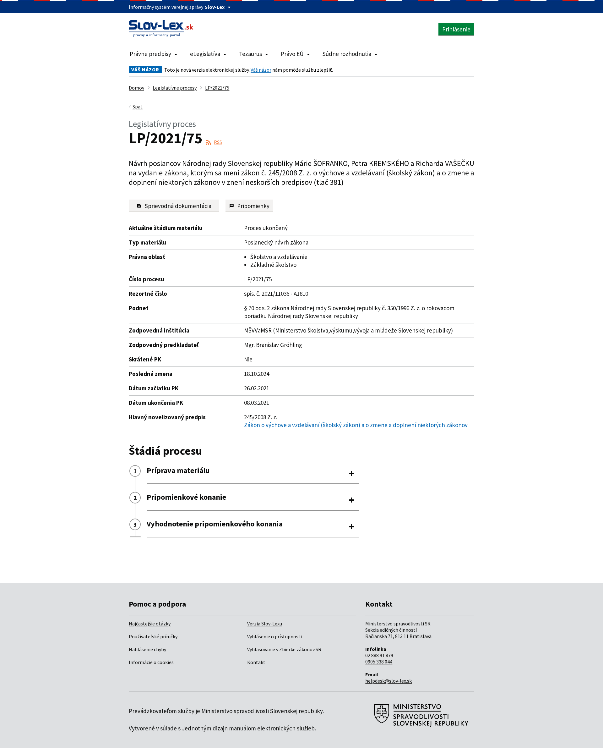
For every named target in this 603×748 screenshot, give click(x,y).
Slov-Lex (215, 7)
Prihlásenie (456, 29)
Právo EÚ (292, 54)
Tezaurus (250, 54)
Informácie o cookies (151, 662)
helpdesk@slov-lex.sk (388, 681)
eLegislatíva (205, 54)
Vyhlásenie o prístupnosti (274, 636)
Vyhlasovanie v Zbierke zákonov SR (284, 649)
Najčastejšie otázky (150, 623)
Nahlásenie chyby (147, 649)
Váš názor (261, 70)
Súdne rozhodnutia (347, 54)
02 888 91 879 (379, 655)
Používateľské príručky (153, 636)
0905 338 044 (378, 661)
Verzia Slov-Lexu (264, 623)
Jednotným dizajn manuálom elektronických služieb (248, 728)
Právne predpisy (150, 54)
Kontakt (256, 662)
